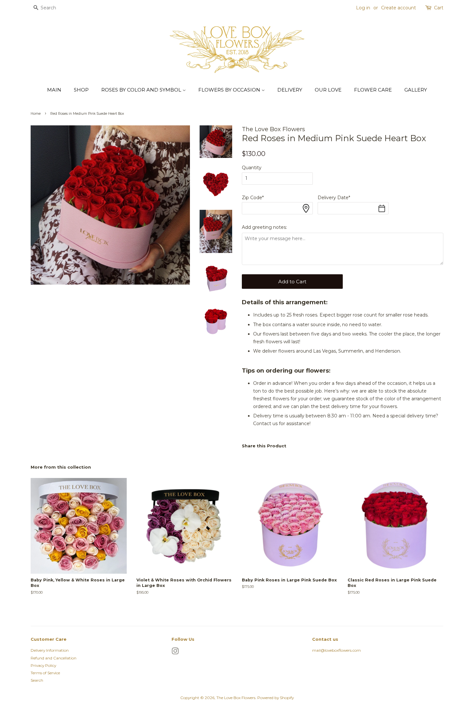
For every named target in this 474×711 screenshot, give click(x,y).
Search (37, 680)
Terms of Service (45, 672)
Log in (363, 8)
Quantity (252, 167)
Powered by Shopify (275, 697)
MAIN (54, 90)
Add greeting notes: (264, 227)
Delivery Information (50, 650)
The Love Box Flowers (235, 697)
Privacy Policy (43, 665)
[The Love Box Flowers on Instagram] (175, 652)
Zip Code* (253, 197)
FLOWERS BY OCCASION (230, 90)
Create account (398, 8)
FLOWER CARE (373, 90)
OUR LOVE (328, 90)
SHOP (81, 90)
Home (36, 114)
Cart (438, 8)
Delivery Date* (334, 197)
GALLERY (415, 90)
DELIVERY (289, 90)
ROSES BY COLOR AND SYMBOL (142, 90)
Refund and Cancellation (53, 658)
